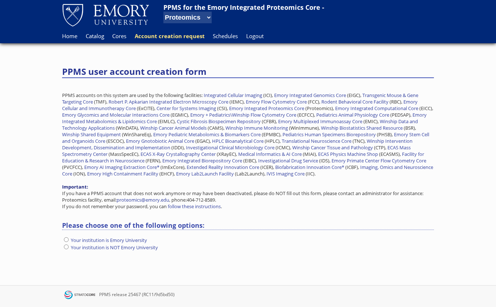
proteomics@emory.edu (143, 200)
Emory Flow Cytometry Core (276, 101)
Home (69, 36)
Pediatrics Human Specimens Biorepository (329, 134)
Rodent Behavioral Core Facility (355, 101)
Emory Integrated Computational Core (376, 108)
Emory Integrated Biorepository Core (202, 160)
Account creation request (170, 36)
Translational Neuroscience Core (316, 141)
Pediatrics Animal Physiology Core (352, 115)
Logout (255, 36)
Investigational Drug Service (288, 160)
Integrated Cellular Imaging (233, 95)
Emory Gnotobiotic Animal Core (160, 141)
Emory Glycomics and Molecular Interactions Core (116, 115)
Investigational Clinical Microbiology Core (230, 147)
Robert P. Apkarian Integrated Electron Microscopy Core (168, 101)
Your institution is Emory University (109, 240)
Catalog (95, 36)
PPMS (105, 294)
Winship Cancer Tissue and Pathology (332, 147)
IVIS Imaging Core (286, 173)
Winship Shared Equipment (91, 134)
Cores (119, 36)
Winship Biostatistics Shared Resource (362, 128)
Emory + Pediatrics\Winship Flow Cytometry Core (243, 115)
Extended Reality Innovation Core (223, 167)
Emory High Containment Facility (122, 173)
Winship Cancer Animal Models (173, 128)
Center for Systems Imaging (186, 108)
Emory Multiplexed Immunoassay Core (320, 121)
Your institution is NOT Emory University (114, 247)
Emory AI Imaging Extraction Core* (121, 167)
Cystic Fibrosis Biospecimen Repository (219, 121)
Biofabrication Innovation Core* (309, 167)
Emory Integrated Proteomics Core (263, 7)
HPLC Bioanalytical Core (238, 141)
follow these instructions (194, 206)
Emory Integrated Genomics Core (310, 95)
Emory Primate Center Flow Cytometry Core (379, 160)
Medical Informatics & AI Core (270, 154)
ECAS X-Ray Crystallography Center (178, 154)
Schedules (225, 36)
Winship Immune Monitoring (256, 128)
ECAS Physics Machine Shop (348, 154)
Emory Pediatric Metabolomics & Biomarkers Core (207, 134)
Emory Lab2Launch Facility (205, 173)
